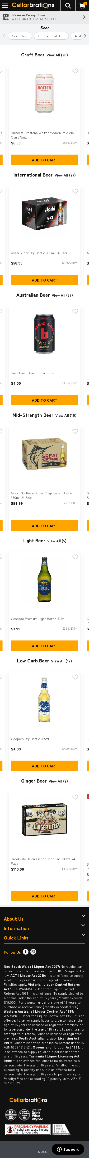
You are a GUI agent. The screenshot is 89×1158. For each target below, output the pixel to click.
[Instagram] (33, 953)
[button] (67, 5)
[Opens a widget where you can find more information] (68, 1150)
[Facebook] (25, 953)
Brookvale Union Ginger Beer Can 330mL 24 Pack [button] (43, 861)
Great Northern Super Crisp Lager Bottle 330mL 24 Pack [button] (41, 495)
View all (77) (62, 295)
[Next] (84, 36)
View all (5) (56, 540)
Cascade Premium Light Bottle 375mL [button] (38, 618)
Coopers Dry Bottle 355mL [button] (30, 739)
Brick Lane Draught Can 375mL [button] (33, 373)
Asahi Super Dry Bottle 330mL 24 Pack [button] (39, 253)
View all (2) (58, 781)
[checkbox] (75, 71)
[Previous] (5, 36)
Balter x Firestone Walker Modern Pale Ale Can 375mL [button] (42, 135)
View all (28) (57, 55)
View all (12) (61, 661)
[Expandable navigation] (5, 5)
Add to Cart (44, 160)
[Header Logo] (32, 5)
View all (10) (65, 415)
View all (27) (65, 175)
